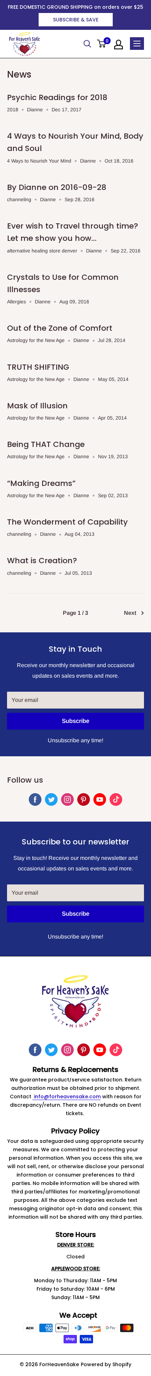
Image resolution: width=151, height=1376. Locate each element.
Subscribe (75, 721)
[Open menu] (137, 43)
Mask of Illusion (37, 405)
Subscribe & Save (75, 19)
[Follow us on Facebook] (35, 799)
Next (130, 613)
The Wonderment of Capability (67, 521)
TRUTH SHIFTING (38, 367)
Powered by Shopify (106, 1364)
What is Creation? (42, 560)
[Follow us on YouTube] (99, 799)
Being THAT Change (46, 444)
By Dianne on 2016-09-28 (56, 187)
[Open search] (87, 44)
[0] (102, 44)
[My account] (118, 45)
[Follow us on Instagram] (67, 799)
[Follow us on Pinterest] (83, 799)
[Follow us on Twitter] (51, 799)
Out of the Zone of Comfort (59, 328)
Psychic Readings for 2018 (57, 97)
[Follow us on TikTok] (116, 799)
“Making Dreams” (41, 483)
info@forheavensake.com (67, 1096)
